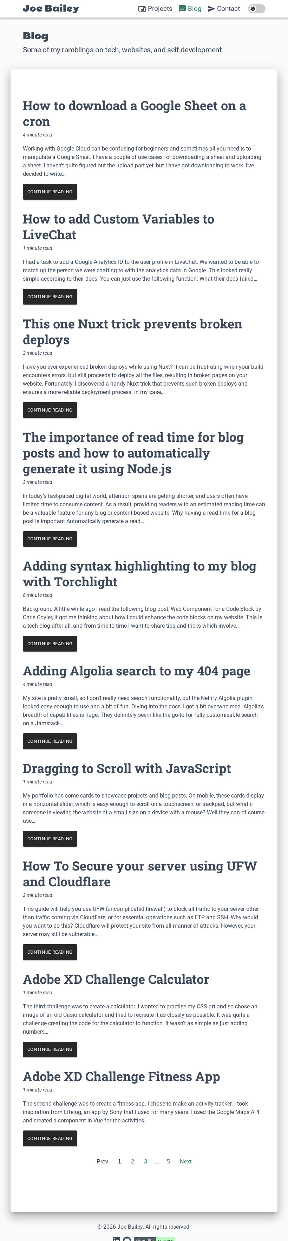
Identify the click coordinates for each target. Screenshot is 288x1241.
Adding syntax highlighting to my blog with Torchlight (139, 573)
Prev (102, 1162)
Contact (228, 9)
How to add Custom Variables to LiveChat (118, 226)
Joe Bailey (51, 8)
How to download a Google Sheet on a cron (134, 113)
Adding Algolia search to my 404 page (136, 670)
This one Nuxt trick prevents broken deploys (132, 331)
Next (185, 1162)
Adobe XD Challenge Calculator (116, 978)
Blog (195, 9)
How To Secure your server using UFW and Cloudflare (140, 873)
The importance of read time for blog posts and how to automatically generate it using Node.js (133, 452)
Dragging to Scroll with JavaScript (127, 768)
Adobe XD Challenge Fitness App (121, 1076)
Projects (160, 9)
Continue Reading (50, 191)
